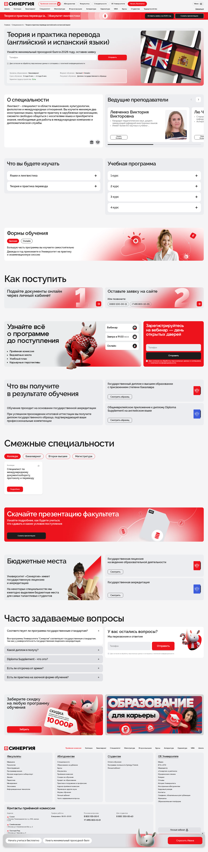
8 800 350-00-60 (124, 817)
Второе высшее (58, 456)
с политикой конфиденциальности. (72, 63)
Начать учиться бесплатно (23, 840)
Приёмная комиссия (73, 748)
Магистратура (83, 456)
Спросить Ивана (185, 840)
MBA (193, 748)
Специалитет (115, 748)
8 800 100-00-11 (118, 304)
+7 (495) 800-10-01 (92, 820)
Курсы (157, 748)
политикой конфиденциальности (163, 363)
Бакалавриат (33, 456)
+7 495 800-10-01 (141, 304)
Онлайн (27, 241)
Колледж (12, 456)
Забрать (24, 729)
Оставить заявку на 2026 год (159, 16)
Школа (200, 748)
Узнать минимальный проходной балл (67, 840)
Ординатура (182, 748)
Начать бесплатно (137, 4)
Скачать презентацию (189, 16)
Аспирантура (169, 748)
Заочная (13, 241)
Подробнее (15, 489)
